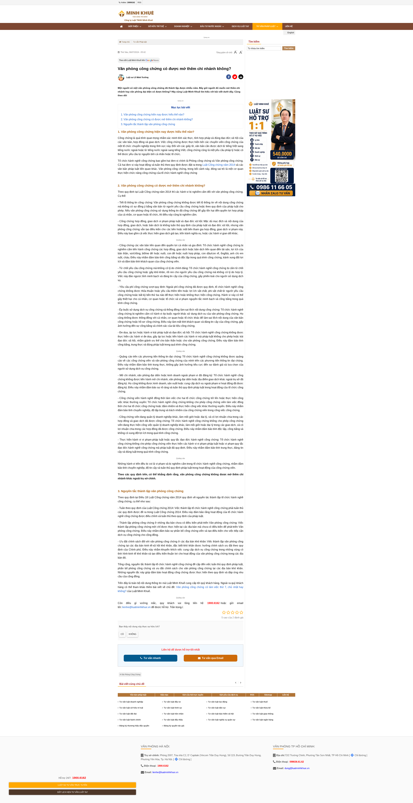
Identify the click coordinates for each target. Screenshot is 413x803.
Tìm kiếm (288, 48)
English (290, 33)
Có (122, 634)
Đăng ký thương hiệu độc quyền (134, 726)
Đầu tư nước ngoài (211, 26)
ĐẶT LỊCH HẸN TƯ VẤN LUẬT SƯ (72, 792)
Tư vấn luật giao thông (262, 714)
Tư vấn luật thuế (259, 702)
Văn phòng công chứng (130, 674)
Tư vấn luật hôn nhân (173, 714)
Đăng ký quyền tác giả (174, 726)
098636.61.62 (297, 761)
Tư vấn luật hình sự (173, 708)
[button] (240, 76)
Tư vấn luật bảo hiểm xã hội (221, 714)
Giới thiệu (133, 26)
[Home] (121, 26)
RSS (139, 2)
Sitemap (268, 695)
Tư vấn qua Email (212, 658)
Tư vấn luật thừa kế (261, 708)
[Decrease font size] (235, 52)
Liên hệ (285, 695)
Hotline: (127, 2)
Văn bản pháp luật (138, 695)
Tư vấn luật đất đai (128, 714)
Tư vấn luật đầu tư (172, 702)
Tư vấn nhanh (151, 658)
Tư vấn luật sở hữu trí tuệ (131, 708)
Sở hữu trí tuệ (156, 26)
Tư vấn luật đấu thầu (173, 720)
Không (132, 634)
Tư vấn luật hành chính (130, 720)
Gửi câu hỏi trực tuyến (192, 695)
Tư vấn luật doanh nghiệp (131, 702)
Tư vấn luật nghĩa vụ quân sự (221, 720)
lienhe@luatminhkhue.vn (136, 607)
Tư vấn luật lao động (217, 702)
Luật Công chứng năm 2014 (218, 164)
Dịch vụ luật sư (240, 26)
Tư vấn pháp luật (266, 26)
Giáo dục (164, 695)
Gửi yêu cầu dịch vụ (229, 695)
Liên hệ (289, 26)
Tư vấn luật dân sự (217, 708)
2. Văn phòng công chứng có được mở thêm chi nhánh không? (157, 119)
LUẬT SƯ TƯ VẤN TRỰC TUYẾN (72, 785)
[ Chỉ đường (181, 759)
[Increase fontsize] (240, 52)
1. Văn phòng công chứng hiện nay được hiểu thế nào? (152, 114)
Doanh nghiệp (182, 26)
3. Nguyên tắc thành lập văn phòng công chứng (148, 124)
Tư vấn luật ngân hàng (262, 720)
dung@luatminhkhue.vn (297, 768)
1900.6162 (213, 603)
